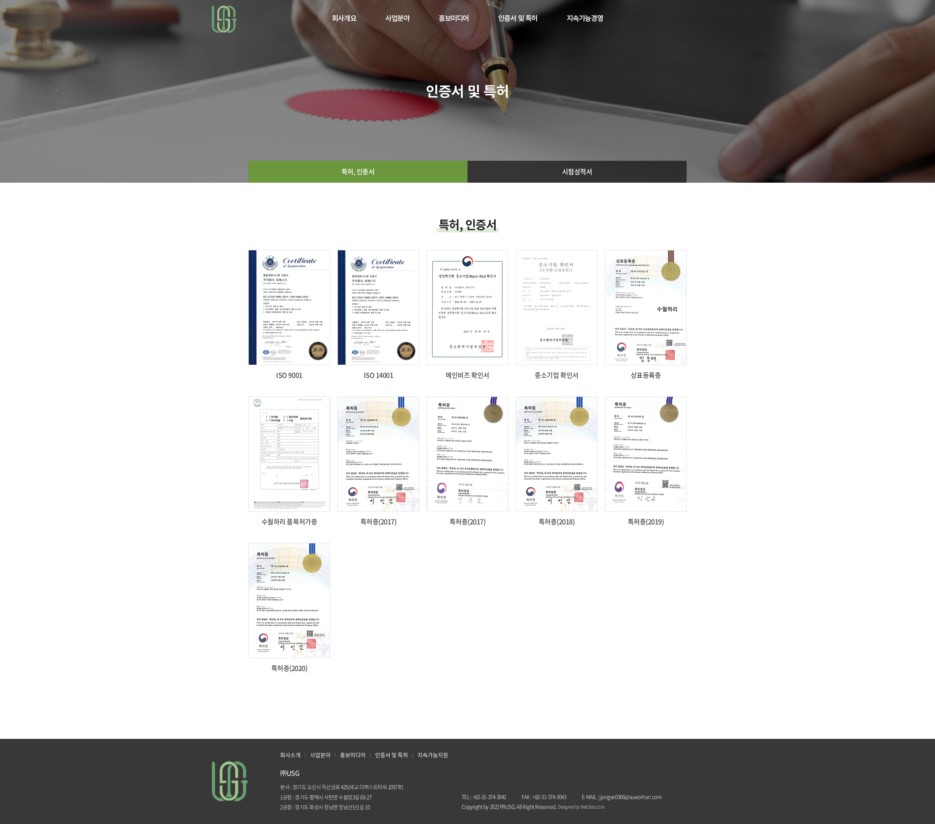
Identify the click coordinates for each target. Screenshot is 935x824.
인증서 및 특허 (518, 18)
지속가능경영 (585, 18)
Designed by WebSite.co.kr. (582, 807)
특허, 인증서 (358, 171)
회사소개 (290, 755)
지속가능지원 (432, 755)
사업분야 (397, 18)
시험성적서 (577, 171)
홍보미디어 (454, 18)
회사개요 (344, 18)
